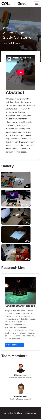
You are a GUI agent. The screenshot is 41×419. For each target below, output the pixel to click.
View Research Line (14, 345)
